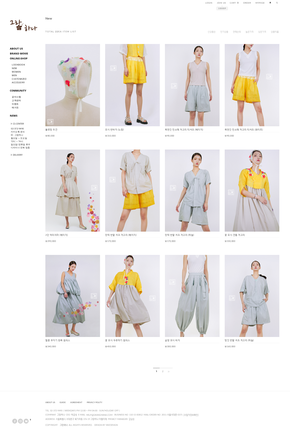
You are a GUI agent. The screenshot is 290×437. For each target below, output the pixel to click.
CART (234, 3)
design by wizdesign (106, 425)
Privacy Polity (94, 402)
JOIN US (221, 3)
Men (14, 75)
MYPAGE (260, 3)
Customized (19, 78)
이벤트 (15, 103)
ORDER (247, 3)
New (14, 68)
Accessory (18, 82)
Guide (63, 402)
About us (50, 402)
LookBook (18, 64)
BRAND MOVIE (19, 53)
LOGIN (208, 3)
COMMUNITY (18, 90)
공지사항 (16, 96)
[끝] (169, 371)
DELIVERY (17, 154)
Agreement (76, 402)
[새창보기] (87, 50)
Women (16, 71)
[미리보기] (94, 50)
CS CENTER (18, 123)
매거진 (15, 107)
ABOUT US (16, 48)
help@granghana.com (99, 415)
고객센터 (16, 100)
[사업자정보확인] (190, 415)
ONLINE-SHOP (18, 58)
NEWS (13, 115)
